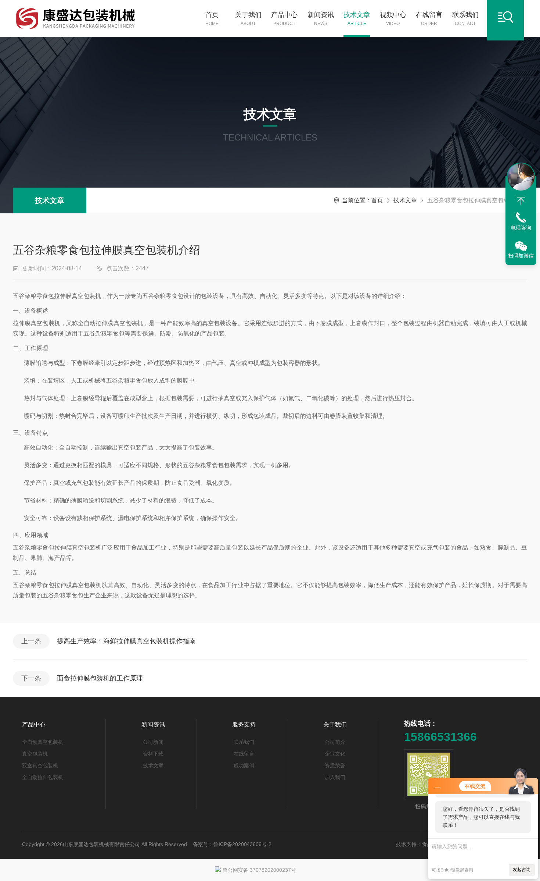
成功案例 (244, 765)
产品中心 (284, 18)
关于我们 (248, 18)
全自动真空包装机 (42, 742)
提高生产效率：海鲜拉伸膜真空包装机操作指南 (126, 641)
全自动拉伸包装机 (42, 777)
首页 (212, 18)
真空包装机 (35, 754)
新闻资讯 (320, 18)
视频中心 (393, 18)
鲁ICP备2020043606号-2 (242, 844)
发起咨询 (521, 869)
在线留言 (429, 18)
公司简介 (335, 742)
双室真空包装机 (40, 765)
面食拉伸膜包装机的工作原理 (100, 678)
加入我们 (335, 777)
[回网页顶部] (521, 200)
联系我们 (465, 18)
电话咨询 (521, 228)
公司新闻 (153, 742)
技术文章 (356, 18)
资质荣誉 (335, 765)
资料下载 (153, 754)
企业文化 (335, 754)
